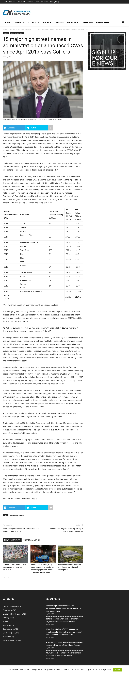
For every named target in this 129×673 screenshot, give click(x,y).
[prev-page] (4, 577)
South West (7, 629)
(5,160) (12, 606)
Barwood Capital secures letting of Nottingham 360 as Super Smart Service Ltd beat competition (63, 608)
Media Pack (21, 2)
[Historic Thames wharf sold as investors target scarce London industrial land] (15, 554)
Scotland (32, 22)
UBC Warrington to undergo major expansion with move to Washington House (63, 654)
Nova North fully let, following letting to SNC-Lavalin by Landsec (66, 530)
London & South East (25, 29)
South (5, 625)
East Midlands (9, 606)
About (5, 2)
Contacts (30, 2)
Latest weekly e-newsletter (95, 22)
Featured (6, 610)
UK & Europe (8, 633)
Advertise (12, 2)
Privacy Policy (54, 2)
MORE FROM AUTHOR (32, 540)
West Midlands (9, 640)
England (12, 29)
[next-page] (8, 577)
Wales (46, 22)
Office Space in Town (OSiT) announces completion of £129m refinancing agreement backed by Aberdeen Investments (64, 632)
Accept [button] (117, 669)
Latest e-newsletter (42, 2)
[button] (123, 23)
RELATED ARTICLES (12, 540)
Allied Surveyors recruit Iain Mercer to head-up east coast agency (21, 530)
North (5, 617)
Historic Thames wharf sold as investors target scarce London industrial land (15, 567)
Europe (58, 22)
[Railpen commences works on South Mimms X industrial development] (70, 554)
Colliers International (17, 515)
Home (7, 22)
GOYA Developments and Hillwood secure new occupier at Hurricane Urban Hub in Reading (64, 643)
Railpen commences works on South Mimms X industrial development (69, 567)
